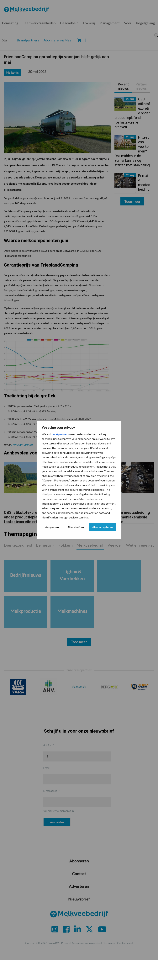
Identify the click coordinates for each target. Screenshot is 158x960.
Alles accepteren (102, 527)
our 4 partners (60, 434)
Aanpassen (52, 527)
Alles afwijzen (75, 527)
